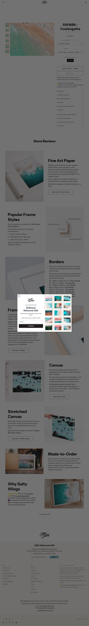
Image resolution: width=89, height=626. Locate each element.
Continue (31, 326)
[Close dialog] (19, 296)
